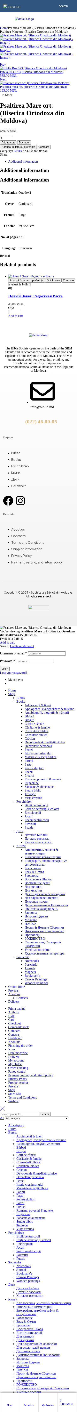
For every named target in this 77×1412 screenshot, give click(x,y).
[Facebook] (8, 501)
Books (20, 701)
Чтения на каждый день (41, 909)
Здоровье (31, 912)
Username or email (13, 653)
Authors (13, 1012)
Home (4, 28)
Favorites (29, 1405)
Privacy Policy (17, 1079)
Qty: (11, 308)
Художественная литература (44, 953)
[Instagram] (20, 501)
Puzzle (29, 827)
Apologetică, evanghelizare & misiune (49, 709)
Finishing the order (20, 1045)
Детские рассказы (37, 838)
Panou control (17, 1071)
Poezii (29, 772)
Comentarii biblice (36, 731)
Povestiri (30, 823)
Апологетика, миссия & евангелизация (41, 851)
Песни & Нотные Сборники (44, 927)
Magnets (30, 972)
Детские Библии (36, 835)
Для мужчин (33, 890)
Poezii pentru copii (37, 820)
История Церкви (36, 916)
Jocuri (28, 816)
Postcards (31, 964)
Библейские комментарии (43, 857)
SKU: (26, 150)
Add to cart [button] (15, 316)
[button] (13, 6)
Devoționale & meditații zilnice (45, 742)
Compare (43, 146)
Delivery (14, 1001)
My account (16, 1060)
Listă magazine (18, 1053)
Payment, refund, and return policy (30, 1075)
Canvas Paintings (36, 979)
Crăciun (30, 738)
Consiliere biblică (36, 735)
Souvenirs (22, 957)
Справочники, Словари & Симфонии (42, 1388)
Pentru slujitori (34, 768)
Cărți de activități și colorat (42, 809)
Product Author (18, 1082)
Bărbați (29, 716)
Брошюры (32, 875)
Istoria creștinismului (38, 753)
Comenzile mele (18, 1027)
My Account (48, 1405)
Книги (21, 846)
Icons (11, 1049)
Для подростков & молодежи (45, 894)
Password (7, 661)
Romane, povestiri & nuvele (43, 779)
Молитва (31, 920)
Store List (14, 1093)
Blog (11, 1016)
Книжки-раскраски (38, 842)
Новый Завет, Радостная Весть (35, 296)
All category (16, 1125)
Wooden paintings (36, 983)
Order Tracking (18, 1068)
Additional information (23, 161)
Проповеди (32, 935)
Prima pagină (16, 1008)
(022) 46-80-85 (41, 421)
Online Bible (16, 986)
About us (14, 994)
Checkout (14, 1023)
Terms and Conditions (22, 1097)
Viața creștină (33, 798)
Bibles (18, 150)
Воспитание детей (37, 883)
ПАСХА (31, 923)
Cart (11, 1019)
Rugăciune (32, 783)
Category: (6, 150)
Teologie (30, 794)
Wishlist (13, 1101)
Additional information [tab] (24, 170)
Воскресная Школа (38, 879)
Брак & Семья (34, 872)
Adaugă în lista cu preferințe (18, 146)
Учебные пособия (37, 949)
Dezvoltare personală (38, 746)
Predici (29, 775)
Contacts (22, 998)
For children (24, 801)
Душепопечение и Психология (46, 905)
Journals (30, 968)
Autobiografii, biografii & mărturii (47, 712)
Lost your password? (13, 672)
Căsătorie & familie (37, 727)
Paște (28, 764)
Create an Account (22, 646)
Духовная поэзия (36, 901)
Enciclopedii (33, 812)
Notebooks (32, 961)
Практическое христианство (44, 931)
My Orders (15, 1064)
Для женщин (34, 886)
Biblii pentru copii (36, 805)
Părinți (29, 760)
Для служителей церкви (41, 898)
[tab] (42, 161)
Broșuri (29, 720)
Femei (29, 749)
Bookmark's (32, 975)
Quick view (53, 280)
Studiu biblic (33, 790)
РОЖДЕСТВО (35, 938)
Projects (13, 990)
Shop (9, 1405)
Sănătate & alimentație (39, 786)
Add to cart (8, 142)
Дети (19, 831)
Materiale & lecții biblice (40, 757)
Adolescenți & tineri (38, 705)
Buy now (24, 142)
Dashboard (15, 1038)
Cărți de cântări (34, 723)
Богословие (33, 868)
